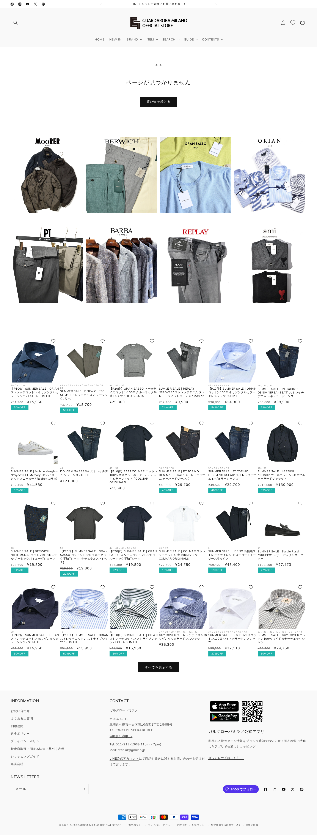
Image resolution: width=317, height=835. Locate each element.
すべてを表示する (158, 667)
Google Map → (121, 736)
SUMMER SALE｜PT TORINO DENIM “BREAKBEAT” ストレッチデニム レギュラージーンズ (281, 392)
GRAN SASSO (193, 220)
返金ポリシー (20, 733)
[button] (15, 22)
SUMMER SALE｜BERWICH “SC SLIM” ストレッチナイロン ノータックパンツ (84, 395)
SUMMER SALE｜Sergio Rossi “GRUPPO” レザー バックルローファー (280, 555)
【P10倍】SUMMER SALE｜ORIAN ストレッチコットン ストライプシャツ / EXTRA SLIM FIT (134, 638)
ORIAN (267, 220)
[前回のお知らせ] (101, 4)
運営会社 (17, 764)
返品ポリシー (136, 824)
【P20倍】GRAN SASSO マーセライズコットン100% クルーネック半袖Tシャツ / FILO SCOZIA (133, 392)
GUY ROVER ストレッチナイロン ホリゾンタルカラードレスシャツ (183, 636)
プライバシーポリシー (26, 741)
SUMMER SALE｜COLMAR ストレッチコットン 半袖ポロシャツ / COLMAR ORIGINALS (182, 554)
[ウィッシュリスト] (293, 22)
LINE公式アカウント (124, 758)
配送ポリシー (199, 824)
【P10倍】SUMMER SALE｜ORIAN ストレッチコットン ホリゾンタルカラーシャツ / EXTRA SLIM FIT (35, 392)
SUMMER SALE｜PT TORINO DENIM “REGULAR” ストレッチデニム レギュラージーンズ (232, 475)
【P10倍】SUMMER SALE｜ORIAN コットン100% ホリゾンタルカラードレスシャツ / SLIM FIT (232, 392)
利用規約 (17, 726)
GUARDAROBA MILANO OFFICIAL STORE (95, 825)
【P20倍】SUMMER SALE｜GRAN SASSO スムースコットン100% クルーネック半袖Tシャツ (133, 554)
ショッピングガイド (25, 756)
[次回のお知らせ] (216, 4)
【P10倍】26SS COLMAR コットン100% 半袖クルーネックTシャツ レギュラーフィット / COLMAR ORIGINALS (133, 477)
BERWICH (119, 220)
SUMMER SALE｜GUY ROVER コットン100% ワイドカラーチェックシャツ (282, 638)
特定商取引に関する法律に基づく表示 (37, 749)
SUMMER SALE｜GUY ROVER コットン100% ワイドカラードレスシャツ (232, 638)
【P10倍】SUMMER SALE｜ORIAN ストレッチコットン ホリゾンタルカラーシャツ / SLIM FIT (35, 638)
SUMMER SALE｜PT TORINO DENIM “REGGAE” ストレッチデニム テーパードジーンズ (182, 475)
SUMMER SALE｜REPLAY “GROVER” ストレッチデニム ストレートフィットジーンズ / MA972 (182, 392)
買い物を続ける (158, 102)
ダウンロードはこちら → (226, 758)
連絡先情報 (252, 824)
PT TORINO (45, 310)
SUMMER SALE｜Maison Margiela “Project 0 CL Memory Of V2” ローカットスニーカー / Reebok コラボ (34, 475)
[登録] (83, 789)
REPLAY (193, 310)
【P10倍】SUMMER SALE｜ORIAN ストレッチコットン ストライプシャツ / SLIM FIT (84, 638)
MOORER (45, 220)
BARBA (119, 310)
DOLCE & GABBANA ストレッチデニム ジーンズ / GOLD (84, 473)
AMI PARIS (267, 310)
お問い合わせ (20, 711)
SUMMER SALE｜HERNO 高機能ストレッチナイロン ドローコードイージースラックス (232, 554)
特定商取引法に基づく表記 (226, 824)
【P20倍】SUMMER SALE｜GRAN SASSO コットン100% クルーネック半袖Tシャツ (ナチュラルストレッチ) (84, 556)
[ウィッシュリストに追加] (53, 341)
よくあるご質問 (22, 718)
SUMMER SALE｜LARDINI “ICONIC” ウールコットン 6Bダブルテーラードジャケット (281, 475)
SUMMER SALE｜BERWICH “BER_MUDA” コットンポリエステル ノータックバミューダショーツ (34, 554)
